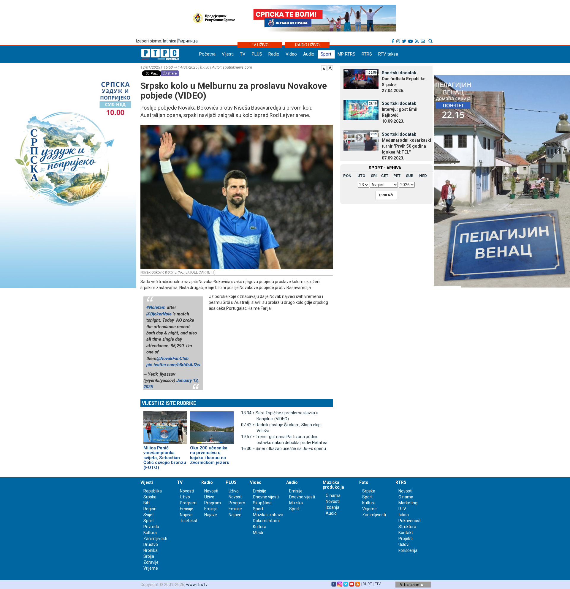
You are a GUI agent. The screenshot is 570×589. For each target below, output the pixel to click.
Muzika (296, 502)
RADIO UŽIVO (307, 44)
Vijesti (228, 54)
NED (423, 175)
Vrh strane (410, 584)
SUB (410, 175)
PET (396, 175)
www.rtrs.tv (197, 584)
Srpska (368, 491)
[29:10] (361, 109)
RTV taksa (388, 54)
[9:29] (361, 140)
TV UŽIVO (260, 44)
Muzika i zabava (268, 514)
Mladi (258, 532)
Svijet (148, 514)
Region (149, 508)
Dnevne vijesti (266, 497)
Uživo (185, 497)
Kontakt (405, 532)
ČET (384, 175)
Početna (207, 54)
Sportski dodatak (399, 72)
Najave (186, 514)
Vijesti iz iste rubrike (169, 403)
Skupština (262, 502)
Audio (308, 54)
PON (347, 175)
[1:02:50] (361, 78)
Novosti (187, 491)
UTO (361, 175)
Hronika (150, 550)
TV (243, 54)
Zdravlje (151, 562)
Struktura (407, 526)
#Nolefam (156, 307)
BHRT (367, 584)
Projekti (405, 538)
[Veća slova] (330, 67)
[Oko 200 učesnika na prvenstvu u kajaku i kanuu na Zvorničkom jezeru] (212, 425)
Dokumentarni (266, 520)
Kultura (150, 532)
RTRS (367, 54)
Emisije (186, 508)
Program (188, 502)
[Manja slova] (324, 67)
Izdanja (332, 507)
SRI (374, 175)
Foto (363, 482)
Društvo (150, 544)
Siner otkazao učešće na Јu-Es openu (283, 448)
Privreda (151, 526)
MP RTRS (346, 54)
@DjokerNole (159, 314)
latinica (169, 41)
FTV (378, 584)
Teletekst (188, 520)
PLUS (257, 54)
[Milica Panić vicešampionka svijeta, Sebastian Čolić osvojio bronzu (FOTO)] (165, 425)
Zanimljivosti (155, 538)
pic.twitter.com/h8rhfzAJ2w (173, 364)
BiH (146, 502)
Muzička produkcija (333, 484)
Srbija (148, 556)
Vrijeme (150, 568)
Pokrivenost (409, 520)
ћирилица (188, 41)
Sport (326, 54)
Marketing (407, 502)
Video (291, 54)
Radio (273, 54)
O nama (333, 495)
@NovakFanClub (172, 358)
